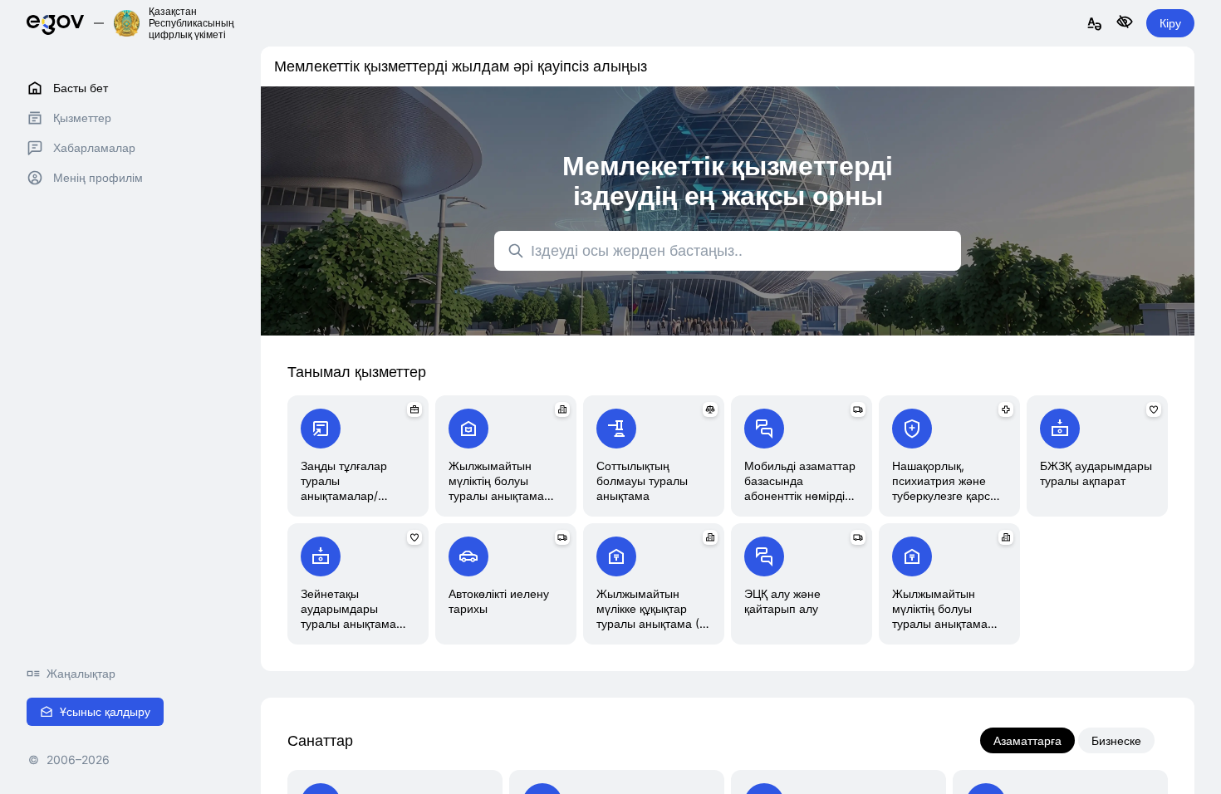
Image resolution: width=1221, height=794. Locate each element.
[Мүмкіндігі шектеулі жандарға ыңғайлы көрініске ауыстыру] (1124, 22)
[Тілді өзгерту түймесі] (1094, 24)
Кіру (1170, 23)
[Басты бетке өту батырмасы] (55, 22)
